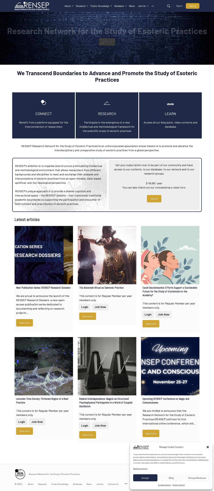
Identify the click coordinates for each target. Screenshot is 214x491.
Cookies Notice (164, 485)
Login (84, 307)
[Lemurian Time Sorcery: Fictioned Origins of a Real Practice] (44, 366)
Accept (145, 477)
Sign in (179, 6)
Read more (24, 322)
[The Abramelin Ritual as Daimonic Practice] (107, 255)
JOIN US (154, 198)
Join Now (100, 307)
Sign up (192, 6)
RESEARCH (107, 113)
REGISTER (107, 42)
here (182, 187)
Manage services (140, 468)
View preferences (197, 477)
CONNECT (43, 113)
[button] (207, 447)
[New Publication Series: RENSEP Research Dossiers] (44, 255)
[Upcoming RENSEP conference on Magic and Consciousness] (170, 366)
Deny (171, 477)
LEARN (170, 113)
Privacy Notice (178, 485)
